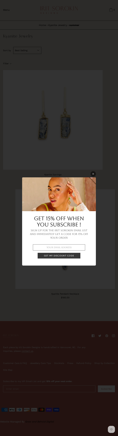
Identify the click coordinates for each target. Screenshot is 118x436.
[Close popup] (93, 174)
